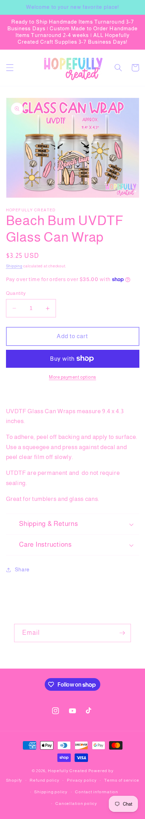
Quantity (16, 293)
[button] (9, 67)
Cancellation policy (76, 803)
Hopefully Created (67, 770)
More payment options (72, 377)
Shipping (14, 266)
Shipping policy (51, 791)
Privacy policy (82, 780)
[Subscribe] (122, 633)
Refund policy (44, 780)
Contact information (96, 791)
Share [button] (22, 569)
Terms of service (121, 780)
